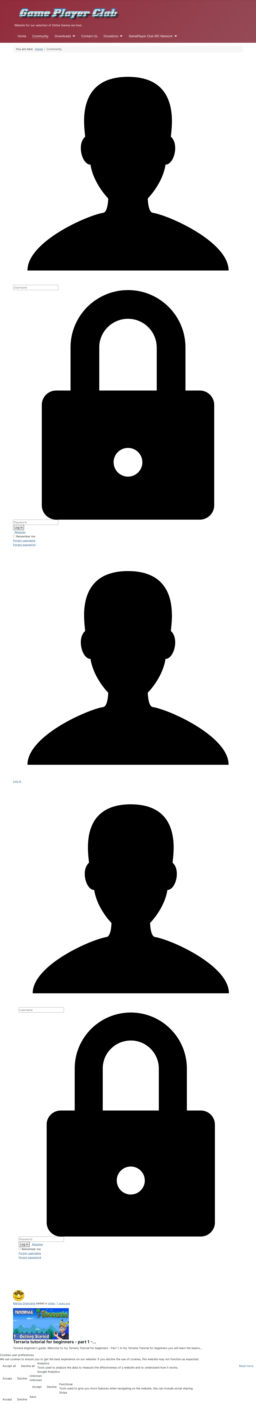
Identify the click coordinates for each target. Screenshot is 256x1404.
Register (20, 532)
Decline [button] (22, 1378)
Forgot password (24, 544)
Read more (246, 1366)
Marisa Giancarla (24, 1303)
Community (40, 36)
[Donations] (120, 36)
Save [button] (33, 1396)
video (51, 1303)
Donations (111, 36)
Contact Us (89, 36)
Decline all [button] (28, 1366)
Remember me (25, 536)
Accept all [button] (9, 1366)
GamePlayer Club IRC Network (151, 36)
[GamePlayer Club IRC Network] (175, 36)
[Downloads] (73, 36)
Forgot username (24, 540)
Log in (18, 527)
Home (22, 36)
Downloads (63, 36)
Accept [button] (7, 1378)
